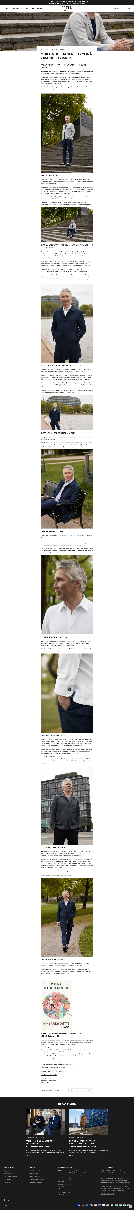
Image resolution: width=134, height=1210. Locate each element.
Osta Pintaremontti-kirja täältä (49, 1075)
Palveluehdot (7, 1179)
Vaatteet (7, 8)
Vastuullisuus (18, 8)
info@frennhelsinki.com (64, 1192)
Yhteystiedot (7, 1171)
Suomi (116, 8)
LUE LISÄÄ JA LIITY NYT (107, 1194)
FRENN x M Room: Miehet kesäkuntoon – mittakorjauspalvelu (39, 1144)
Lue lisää (28, 1155)
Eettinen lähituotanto (36, 1185)
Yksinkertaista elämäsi (36, 1171)
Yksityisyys (7, 1182)
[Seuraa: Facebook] (4, 1200)
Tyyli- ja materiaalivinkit (35, 1137)
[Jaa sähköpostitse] (90, 1090)
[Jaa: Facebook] (72, 1090)
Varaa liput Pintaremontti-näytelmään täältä (53, 1071)
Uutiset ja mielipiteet (76, 1137)
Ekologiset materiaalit (36, 1182)
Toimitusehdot (7, 1173)
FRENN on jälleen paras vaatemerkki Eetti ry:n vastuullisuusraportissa (83, 1144)
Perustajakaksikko (35, 1173)
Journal (40, 8)
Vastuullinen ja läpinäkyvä (37, 1179)
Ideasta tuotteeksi (35, 1176)
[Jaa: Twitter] (78, 1090)
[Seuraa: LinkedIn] (12, 1200)
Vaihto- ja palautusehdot (10, 1176)
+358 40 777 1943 (63, 1194)
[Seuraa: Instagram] (8, 1200)
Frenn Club (30, 8)
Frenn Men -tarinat (58, 49)
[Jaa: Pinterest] (84, 1090)
